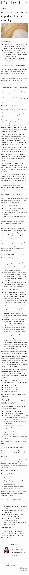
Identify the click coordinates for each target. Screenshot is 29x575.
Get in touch (4, 531)
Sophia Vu (17, 544)
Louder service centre (11, 565)
